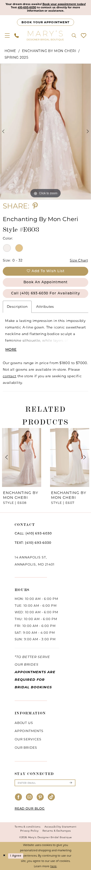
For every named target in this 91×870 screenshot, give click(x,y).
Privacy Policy (29, 830)
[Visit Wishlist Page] (83, 35)
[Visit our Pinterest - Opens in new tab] (40, 797)
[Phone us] (16, 35)
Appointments (29, 731)
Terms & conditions (27, 826)
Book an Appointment (45, 282)
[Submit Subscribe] (70, 783)
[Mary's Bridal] (45, 35)
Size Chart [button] (79, 260)
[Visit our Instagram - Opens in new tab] (29, 797)
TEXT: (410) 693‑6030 (33, 543)
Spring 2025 (16, 57)
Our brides (26, 747)
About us (24, 723)
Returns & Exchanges (56, 830)
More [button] (10, 349)
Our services (28, 739)
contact (9, 376)
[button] (7, 35)
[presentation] (21, 457)
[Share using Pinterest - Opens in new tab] (35, 206)
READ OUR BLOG (30, 808)
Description (17, 306)
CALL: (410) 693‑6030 (33, 533)
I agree (15, 855)
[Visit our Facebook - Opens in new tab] (18, 797)
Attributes (45, 306)
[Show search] (73, 35)
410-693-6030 (27, 7)
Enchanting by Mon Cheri (49, 51)
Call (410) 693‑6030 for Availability (45, 293)
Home (10, 51)
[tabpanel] (45, 131)
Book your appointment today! (64, 4)
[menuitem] (7, 35)
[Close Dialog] (4, 856)
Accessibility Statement (60, 826)
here (53, 866)
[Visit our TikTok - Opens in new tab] (51, 797)
